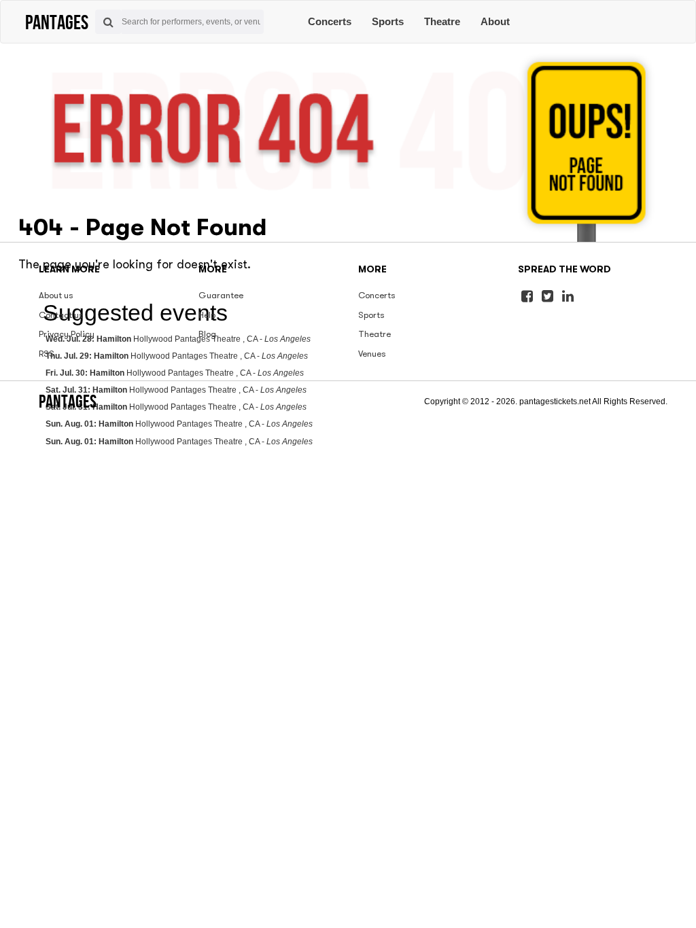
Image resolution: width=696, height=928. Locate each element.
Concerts (329, 21)
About (495, 21)
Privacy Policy (66, 334)
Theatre (442, 21)
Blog (207, 334)
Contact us (61, 315)
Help (206, 315)
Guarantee (220, 295)
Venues (372, 354)
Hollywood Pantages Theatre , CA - (179, 424)
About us (56, 295)
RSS (46, 354)
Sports (388, 21)
